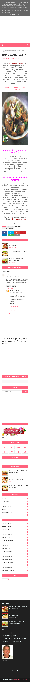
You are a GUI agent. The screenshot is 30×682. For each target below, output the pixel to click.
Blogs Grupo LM (15, 290)
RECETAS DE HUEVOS (15, 559)
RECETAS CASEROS (15, 551)
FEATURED (17, 226)
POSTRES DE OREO (7, 641)
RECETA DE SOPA (15, 529)
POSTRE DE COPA (7, 633)
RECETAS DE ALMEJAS (10, 50)
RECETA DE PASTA (15, 523)
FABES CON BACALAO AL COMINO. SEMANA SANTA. (18, 252)
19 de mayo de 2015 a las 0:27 (13, 276)
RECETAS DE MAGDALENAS (15, 565)
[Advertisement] (15, 26)
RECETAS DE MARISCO (15, 567)
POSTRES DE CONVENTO (20, 638)
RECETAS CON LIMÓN (15, 556)
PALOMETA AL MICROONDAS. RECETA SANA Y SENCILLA (17, 479)
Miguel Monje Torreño (8, 58)
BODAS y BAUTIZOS (15, 506)
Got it (20, 14)
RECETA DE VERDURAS (15, 540)
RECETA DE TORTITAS (15, 534)
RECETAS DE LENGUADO (15, 562)
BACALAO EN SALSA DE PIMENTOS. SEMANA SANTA (18, 244)
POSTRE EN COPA (7, 635)
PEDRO (8, 274)
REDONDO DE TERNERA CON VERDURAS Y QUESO (16, 259)
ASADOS (15, 498)
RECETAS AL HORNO (15, 548)
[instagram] (18, 452)
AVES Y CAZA (15, 501)
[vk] (12, 452)
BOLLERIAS (15, 509)
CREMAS (15, 515)
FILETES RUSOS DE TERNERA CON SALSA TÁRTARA (18, 471)
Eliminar (14, 286)
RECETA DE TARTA (15, 532)
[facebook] (5, 447)
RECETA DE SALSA (15, 526)
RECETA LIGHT (15, 545)
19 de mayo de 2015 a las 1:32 (17, 292)
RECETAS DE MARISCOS (15, 570)
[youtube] (25, 452)
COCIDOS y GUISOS (15, 512)
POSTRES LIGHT (17, 641)
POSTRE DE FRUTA (17, 633)
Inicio (3, 50)
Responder (8, 286)
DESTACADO (10, 226)
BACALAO (15, 504)
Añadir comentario (12, 314)
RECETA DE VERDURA (15, 537)
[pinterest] (5, 452)
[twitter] (12, 447)
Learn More (12, 14)
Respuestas (10, 289)
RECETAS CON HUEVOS (15, 554)
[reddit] (25, 447)
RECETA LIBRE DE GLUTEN (15, 543)
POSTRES (15, 635)
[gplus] (18, 447)
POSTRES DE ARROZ (7, 638)
